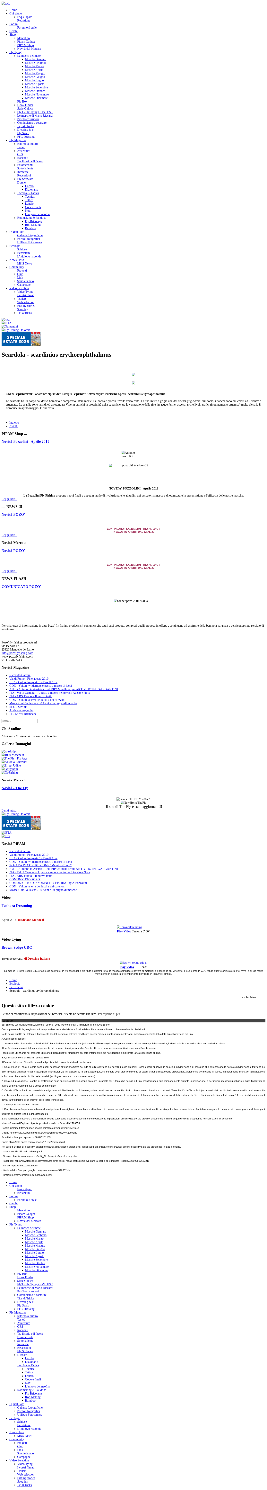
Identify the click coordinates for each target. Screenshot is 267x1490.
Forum (13, 24)
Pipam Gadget (26, 41)
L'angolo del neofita (37, 214)
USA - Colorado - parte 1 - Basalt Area (33, 682)
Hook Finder (25, 105)
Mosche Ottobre (35, 91)
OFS (20, 154)
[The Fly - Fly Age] (14, 758)
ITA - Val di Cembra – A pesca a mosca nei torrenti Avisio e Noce (49, 692)
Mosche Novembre (37, 94)
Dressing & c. (25, 129)
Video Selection (19, 288)
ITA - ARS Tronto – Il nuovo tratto (30, 696)
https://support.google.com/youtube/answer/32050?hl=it (41, 1170)
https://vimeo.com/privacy (24, 1165)
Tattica (29, 200)
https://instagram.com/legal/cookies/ (33, 1175)
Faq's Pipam (24, 17)
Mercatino (23, 38)
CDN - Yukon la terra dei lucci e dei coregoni (37, 699)
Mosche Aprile (34, 69)
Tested (21, 147)
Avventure (23, 150)
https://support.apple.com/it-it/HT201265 (29, 1137)
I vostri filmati (25, 295)
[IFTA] (7, 323)
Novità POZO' (13, 514)
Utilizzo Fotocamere (29, 242)
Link (20, 277)
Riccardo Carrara (19, 675)
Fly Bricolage (33, 221)
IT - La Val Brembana (23, 713)
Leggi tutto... (9, 499)
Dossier (22, 182)
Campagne (23, 284)
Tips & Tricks (25, 126)
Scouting (22, 309)
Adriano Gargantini (21, 710)
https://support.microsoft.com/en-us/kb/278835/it (55, 1123)
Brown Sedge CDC (17, 947)
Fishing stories (26, 305)
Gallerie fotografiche (30, 235)
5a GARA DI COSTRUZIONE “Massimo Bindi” (40, 865)
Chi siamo (15, 13)
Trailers (21, 298)
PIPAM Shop (25, 45)
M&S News (24, 263)
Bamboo (30, 228)
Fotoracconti (25, 164)
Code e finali (33, 207)
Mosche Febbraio (36, 62)
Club (20, 274)
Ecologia (14, 245)
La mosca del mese (29, 55)
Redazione (23, 20)
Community (16, 267)
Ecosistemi (23, 253)
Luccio (29, 186)
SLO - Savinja (18, 706)
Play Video (124, 931)
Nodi (28, 210)
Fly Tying (15, 52)
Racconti (22, 157)
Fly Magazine (17, 140)
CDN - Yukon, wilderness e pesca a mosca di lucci (40, 685)
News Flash (16, 260)
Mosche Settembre (36, 87)
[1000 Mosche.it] (13, 755)
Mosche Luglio (34, 80)
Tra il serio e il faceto (30, 161)
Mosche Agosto (34, 83)
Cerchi (13, 31)
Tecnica (30, 196)
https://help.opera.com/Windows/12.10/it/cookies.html (37, 1142)
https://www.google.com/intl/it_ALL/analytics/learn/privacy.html (44, 1156)
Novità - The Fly (15, 788)
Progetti (22, 270)
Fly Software (25, 179)
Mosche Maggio (35, 73)
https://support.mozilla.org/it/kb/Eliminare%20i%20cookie (47, 1132)
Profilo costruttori (28, 119)
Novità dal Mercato (29, 48)
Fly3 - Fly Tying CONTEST (35, 112)
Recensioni (24, 175)
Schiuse (22, 249)
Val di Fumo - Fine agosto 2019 (28, 678)
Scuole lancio (25, 281)
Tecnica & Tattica (28, 193)
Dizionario (31, 189)
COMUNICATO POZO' (21, 587)
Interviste (23, 172)
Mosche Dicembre (36, 98)
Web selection (25, 302)
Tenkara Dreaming (17, 905)
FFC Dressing (26, 136)
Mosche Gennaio (35, 59)
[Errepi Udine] (11, 765)
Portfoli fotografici (28, 238)
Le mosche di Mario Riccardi (35, 115)
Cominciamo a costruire (32, 122)
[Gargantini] (10, 326)
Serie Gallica (25, 108)
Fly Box (22, 101)
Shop (12, 34)
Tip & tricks (24, 312)
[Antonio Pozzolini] (14, 762)
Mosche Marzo (34, 66)
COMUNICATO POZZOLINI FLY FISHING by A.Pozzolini (48, 882)
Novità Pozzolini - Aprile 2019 (25, 441)
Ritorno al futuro (27, 143)
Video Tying (25, 291)
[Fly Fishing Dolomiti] (16, 330)
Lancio (29, 203)
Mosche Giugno (35, 76)
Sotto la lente (25, 168)
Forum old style (27, 27)
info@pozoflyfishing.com (17, 653)
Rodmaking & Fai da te (31, 217)
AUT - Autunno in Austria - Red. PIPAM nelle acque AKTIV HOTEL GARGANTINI (63, 689)
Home (13, 10)
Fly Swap (23, 133)
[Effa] (6, 836)
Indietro (14, 422)
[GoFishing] (10, 772)
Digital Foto (16, 231)
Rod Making (33, 224)
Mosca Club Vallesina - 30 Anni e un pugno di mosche (43, 703)
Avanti (13, 426)
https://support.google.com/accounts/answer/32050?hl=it (49, 1128)
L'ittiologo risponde (29, 256)
